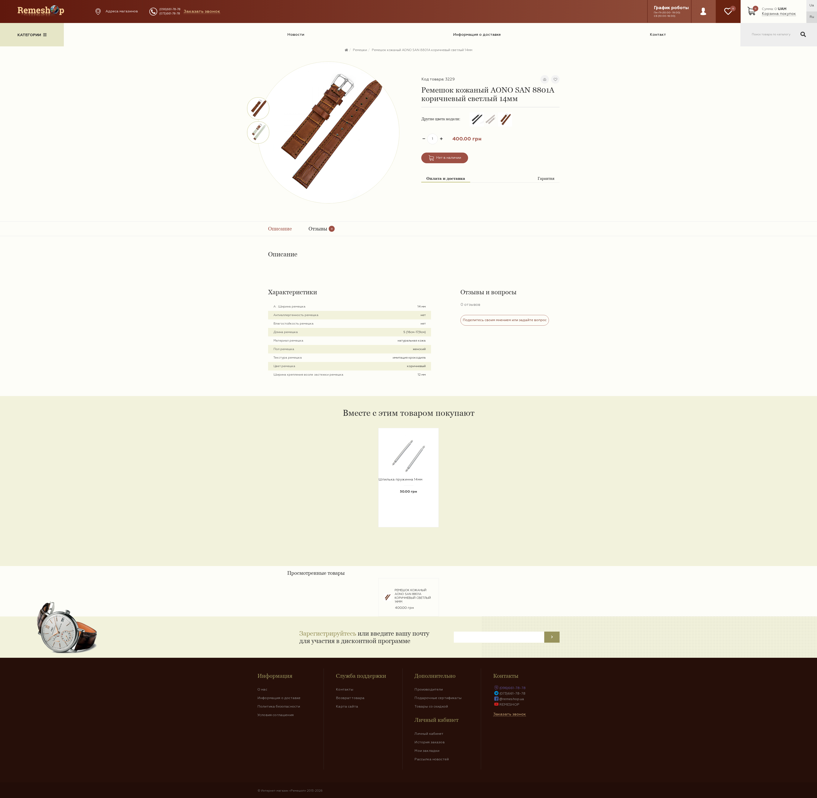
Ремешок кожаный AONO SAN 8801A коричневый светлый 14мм (422, 50)
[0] (728, 11)
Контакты (344, 689)
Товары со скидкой (431, 706)
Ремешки (360, 50)
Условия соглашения (275, 715)
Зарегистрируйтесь (327, 633)
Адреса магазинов (122, 11)
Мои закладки (426, 751)
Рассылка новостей (431, 759)
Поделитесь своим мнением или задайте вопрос (505, 320)
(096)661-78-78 (169, 9)
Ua (811, 5)
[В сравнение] (544, 79)
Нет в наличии (448, 158)
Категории (29, 35)
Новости (295, 35)
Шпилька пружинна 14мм (400, 479)
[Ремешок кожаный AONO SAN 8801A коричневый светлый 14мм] (258, 108)
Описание (280, 229)
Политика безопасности (278, 706)
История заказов (429, 742)
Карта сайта (347, 706)
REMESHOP (509, 704)
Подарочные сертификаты (437, 698)
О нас (262, 689)
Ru (812, 17)
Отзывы (321, 229)
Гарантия (546, 178)
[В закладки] (555, 79)
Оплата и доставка (445, 178)
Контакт (658, 35)
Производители (428, 689)
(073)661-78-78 (169, 13)
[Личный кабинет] (703, 15)
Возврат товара (350, 698)
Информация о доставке (477, 35)
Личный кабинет (428, 734)
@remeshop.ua (511, 699)
